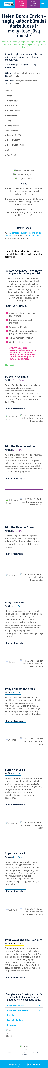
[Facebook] (28, 1064)
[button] (42, 4)
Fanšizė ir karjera (15, 1020)
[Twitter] (34, 1064)
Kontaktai (11, 1025)
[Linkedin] (37, 1064)
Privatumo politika (13, 1064)
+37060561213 (20, 235)
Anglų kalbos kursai (16, 1005)
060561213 (14, 75)
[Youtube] (40, 1064)
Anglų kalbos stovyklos (17, 1010)
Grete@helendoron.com (26, 80)
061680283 (14, 83)
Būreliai (10, 1015)
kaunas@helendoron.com (17, 238)
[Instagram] (31, 1064)
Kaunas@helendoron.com (27, 73)
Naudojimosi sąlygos (14, 1066)
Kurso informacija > (15, 408)
